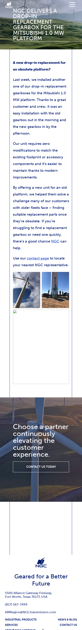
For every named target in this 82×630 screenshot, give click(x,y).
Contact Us (68, 625)
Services (11, 625)
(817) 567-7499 (16, 604)
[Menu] (72, 4)
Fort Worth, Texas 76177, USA (26, 597)
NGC (55, 241)
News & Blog (67, 619)
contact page (38, 258)
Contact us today (41, 467)
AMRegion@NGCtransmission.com (30, 612)
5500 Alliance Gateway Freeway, (28, 593)
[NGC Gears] (9, 4)
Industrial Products (21, 619)
